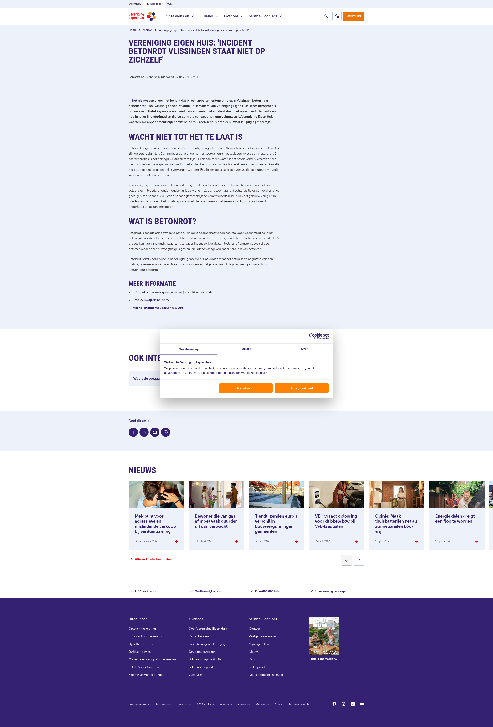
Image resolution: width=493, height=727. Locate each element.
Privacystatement (139, 704)
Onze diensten (177, 16)
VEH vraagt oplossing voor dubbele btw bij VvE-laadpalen (336, 521)
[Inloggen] (337, 16)
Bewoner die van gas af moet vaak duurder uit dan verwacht (216, 521)
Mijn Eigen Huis (259, 644)
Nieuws (147, 30)
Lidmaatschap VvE (201, 667)
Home (133, 30)
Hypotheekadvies (141, 644)
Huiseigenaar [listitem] (154, 4)
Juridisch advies (140, 652)
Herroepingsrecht (299, 704)
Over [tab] (304, 348)
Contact (254, 628)
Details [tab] (246, 348)
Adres (278, 704)
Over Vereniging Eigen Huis (208, 628)
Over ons (231, 16)
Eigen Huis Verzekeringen (146, 675)
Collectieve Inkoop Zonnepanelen (152, 659)
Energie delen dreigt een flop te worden (455, 519)
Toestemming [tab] (188, 349)
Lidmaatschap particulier (206, 659)
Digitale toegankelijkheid (266, 675)
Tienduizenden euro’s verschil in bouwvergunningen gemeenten (276, 524)
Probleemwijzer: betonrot (151, 300)
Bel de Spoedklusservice (145, 667)
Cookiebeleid (164, 704)
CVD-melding (205, 704)
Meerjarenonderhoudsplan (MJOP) (157, 308)
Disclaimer (184, 704)
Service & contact (263, 16)
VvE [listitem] (169, 4)
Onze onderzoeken (202, 652)
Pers (252, 659)
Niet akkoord (245, 387)
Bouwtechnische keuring (146, 636)
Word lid (353, 16)
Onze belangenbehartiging (207, 644)
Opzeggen (262, 704)
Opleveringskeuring (142, 628)
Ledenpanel (257, 667)
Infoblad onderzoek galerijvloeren (157, 292)
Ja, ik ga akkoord (301, 387)
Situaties (207, 16)
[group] (324, 641)
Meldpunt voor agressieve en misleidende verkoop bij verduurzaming (155, 524)
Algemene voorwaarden (235, 704)
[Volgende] (359, 560)
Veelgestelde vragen (263, 636)
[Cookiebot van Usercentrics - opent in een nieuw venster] (312, 336)
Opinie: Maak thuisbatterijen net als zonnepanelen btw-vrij (396, 524)
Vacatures (195, 675)
